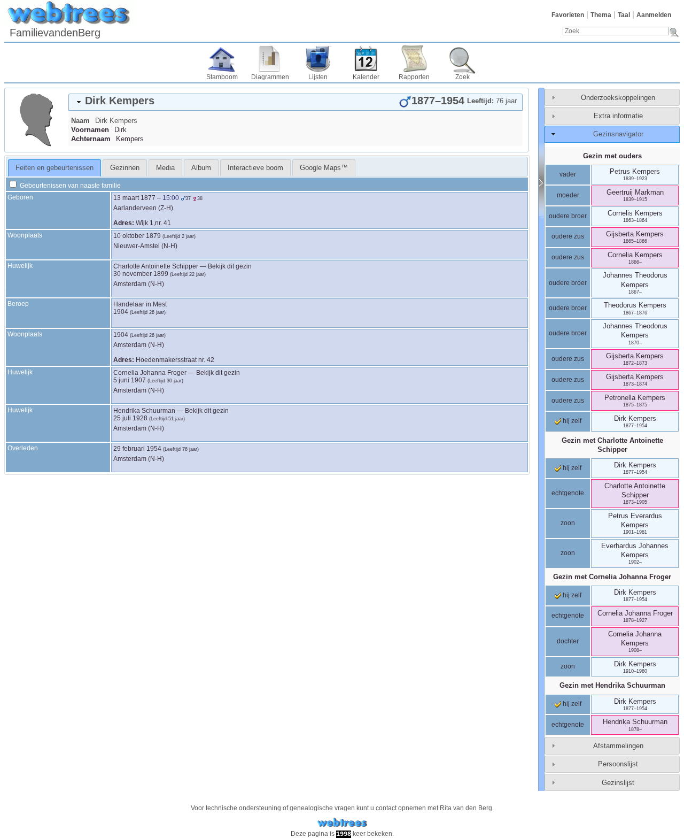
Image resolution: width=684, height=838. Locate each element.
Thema (600, 15)
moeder (568, 195)
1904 (120, 312)
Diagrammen (270, 77)
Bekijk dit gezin (230, 266)
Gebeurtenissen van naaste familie (69, 185)
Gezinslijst (618, 783)
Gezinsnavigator (618, 134)
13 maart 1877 (134, 198)
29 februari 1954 (137, 448)
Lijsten (318, 77)
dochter (568, 641)
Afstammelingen (618, 746)
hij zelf (571, 421)
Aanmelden (653, 15)
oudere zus (567, 236)
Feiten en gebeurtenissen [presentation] (54, 168)
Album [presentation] (201, 168)
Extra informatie (618, 116)
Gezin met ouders (612, 156)
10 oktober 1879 (137, 236)
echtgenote (567, 493)
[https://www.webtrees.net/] (342, 822)
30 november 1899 (140, 274)
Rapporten (414, 77)
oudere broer (568, 216)
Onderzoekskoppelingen (618, 98)
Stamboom (222, 77)
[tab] (295, 102)
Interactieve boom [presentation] (255, 168)
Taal (624, 15)
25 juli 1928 (130, 418)
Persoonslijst (618, 764)
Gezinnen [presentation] (124, 168)
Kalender (366, 77)
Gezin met (612, 444)
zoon (568, 523)
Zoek (462, 77)
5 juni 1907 (129, 380)
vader (567, 174)
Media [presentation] (165, 168)
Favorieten (567, 15)
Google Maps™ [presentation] (324, 168)
